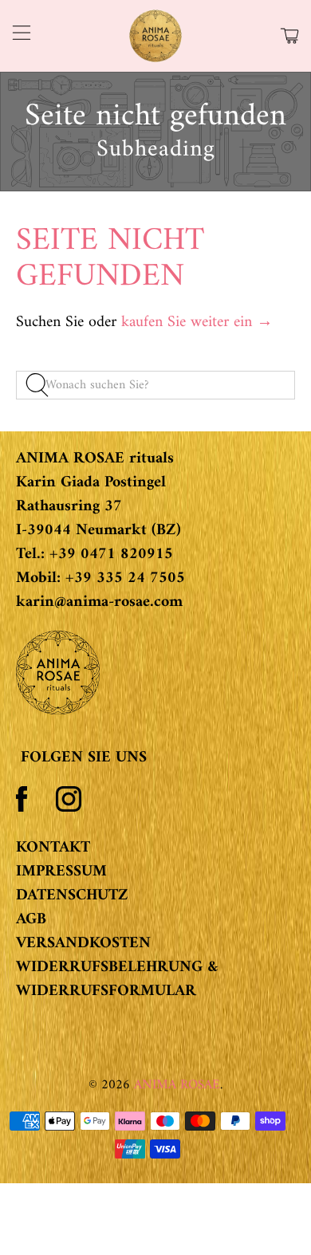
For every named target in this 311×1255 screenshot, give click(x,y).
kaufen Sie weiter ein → (197, 322)
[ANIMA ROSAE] (156, 36)
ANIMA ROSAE (177, 1085)
